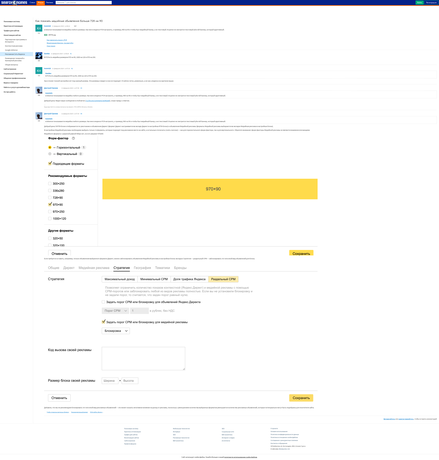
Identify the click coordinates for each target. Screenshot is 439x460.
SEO (174, 435)
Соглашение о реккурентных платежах (284, 440)
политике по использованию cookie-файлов (240, 457)
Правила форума (130, 444)
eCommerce (226, 441)
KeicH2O (47, 26)
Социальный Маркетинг (13, 73)
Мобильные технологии (181, 429)
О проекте (274, 428)
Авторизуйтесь (389, 419)
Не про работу (9, 92)
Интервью (176, 432)
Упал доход (51, 46)
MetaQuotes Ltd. (284, 449)
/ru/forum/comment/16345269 (98, 100)
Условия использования (279, 431)
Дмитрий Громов (51, 88)
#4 (81, 114)
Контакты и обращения (279, 443)
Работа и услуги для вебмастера (17, 87)
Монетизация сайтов (12, 35)
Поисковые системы (12, 21)
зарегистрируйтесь (406, 419)
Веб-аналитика (178, 441)
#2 (72, 68)
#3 (81, 88)
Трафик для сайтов (11, 30)
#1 (71, 54)
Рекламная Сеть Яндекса (15, 54)
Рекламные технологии (181, 438)
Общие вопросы (11, 64)
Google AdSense (11, 50)
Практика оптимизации (13, 26)
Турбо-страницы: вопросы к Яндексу (58, 412)
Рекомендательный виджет (79, 412)
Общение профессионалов (15, 78)
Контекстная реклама (13, 46)
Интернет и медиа (228, 438)
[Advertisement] (219, 11)
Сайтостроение (10, 69)
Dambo (47, 53)
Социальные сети (228, 432)
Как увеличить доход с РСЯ (57, 40)
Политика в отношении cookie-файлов (284, 437)
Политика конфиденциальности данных (285, 434)
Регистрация (431, 2)
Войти (419, 2)
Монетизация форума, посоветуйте (60, 43)
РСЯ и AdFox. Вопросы (96, 412)
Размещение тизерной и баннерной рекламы (14, 59)
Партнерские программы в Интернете (16, 40)
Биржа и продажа (11, 83)
